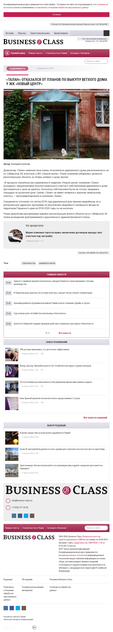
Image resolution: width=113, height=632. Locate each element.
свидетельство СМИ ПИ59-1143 (88, 542)
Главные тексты (35, 53)
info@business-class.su (22, 500)
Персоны (22, 33)
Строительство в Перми (56, 53)
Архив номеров (61, 33)
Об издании (27, 579)
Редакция (8, 579)
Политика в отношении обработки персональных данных (10, 593)
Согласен (56, 14)
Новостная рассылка (40, 33)
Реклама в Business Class (61, 579)
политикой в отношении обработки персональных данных (62, 7)
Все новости (65, 333)
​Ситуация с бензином (79, 53)
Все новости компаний (96, 417)
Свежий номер (18, 53)
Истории (9, 33)
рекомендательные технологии (73, 555)
